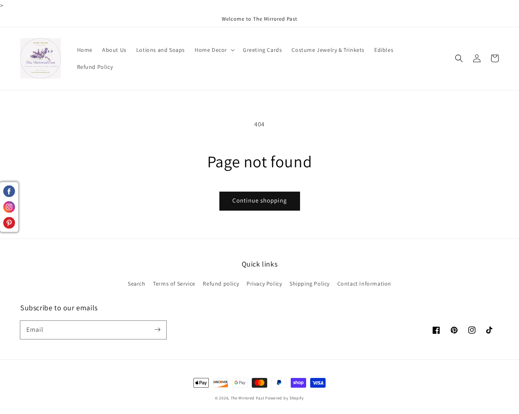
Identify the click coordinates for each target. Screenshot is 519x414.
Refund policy (221, 283)
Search (137, 283)
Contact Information (364, 283)
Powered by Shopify (284, 398)
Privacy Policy (264, 283)
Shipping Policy (310, 283)
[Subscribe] (157, 330)
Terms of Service (174, 283)
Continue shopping (259, 200)
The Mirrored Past (247, 398)
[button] (459, 58)
